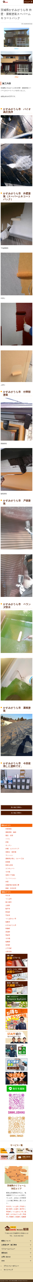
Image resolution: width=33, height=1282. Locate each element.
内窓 (7, 881)
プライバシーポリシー (11, 1266)
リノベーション (11, 878)
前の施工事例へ (16, 807)
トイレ (8, 839)
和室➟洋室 (9, 865)
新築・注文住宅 (11, 888)
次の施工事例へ (16, 813)
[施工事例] (24, 1150)
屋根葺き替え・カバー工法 (15, 858)
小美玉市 (9, 951)
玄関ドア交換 (10, 875)
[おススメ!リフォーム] (8, 1157)
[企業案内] (8, 1150)
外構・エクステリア (12, 849)
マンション (9, 855)
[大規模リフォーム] (17, 987)
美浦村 (8, 932)
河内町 (8, 945)
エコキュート (10, 868)
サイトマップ (8, 1270)
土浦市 (8, 905)
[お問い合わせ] (24, 1157)
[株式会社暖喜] (16, 1)
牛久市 (8, 895)
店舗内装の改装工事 (12, 885)
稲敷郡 (8, 942)
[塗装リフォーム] (17, 960)
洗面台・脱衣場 (11, 852)
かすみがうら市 (11, 925)
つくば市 (9, 899)
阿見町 (8, 912)
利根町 (8, 928)
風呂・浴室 (9, 835)
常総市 (8, 935)
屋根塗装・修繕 (11, 832)
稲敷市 (8, 922)
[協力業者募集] (17, 1064)
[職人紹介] (17, 1050)
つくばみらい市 (11, 918)
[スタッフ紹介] (17, 1037)
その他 (8, 872)
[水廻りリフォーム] (17, 973)
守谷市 (8, 915)
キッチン (9, 845)
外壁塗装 (9, 829)
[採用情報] (17, 1078)
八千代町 (9, 948)
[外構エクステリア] (17, 1001)
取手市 (8, 909)
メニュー (27, 2)
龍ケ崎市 (9, 902)
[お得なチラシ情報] (17, 1019)
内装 (7, 842)
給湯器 (8, 862)
